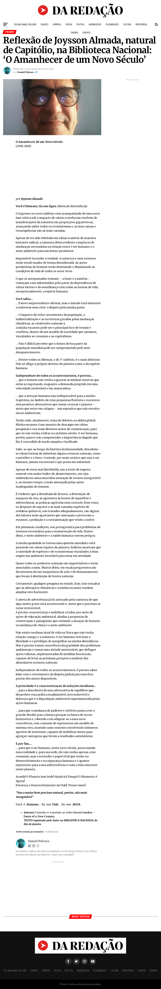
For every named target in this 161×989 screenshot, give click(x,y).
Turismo (74, 32)
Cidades (44, 24)
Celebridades (112, 24)
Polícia (69, 24)
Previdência (141, 24)
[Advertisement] (58, 174)
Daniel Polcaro (25, 72)
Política (80, 24)
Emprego (57, 24)
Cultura (127, 24)
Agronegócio (95, 24)
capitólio (52, 832)
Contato (87, 32)
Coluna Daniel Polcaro (25, 24)
